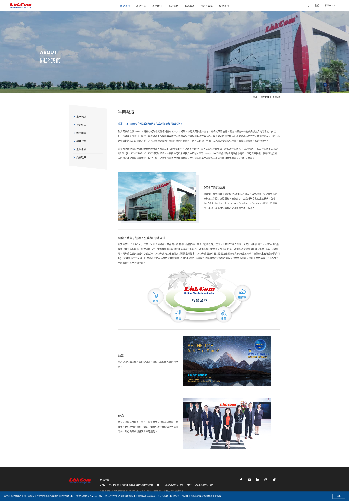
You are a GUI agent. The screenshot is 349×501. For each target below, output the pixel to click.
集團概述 (276, 97)
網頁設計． (169, 490)
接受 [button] (339, 496)
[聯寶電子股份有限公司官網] (21, 5)
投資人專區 (207, 6)
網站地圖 (104, 479)
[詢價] (317, 5)
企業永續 (81, 149)
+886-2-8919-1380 (174, 485)
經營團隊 (81, 133)
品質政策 (81, 157)
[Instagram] (266, 479)
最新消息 (173, 6)
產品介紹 (141, 6)
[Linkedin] (257, 479)
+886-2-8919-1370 (204, 485)
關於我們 (125, 6)
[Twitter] (274, 479)
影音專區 (189, 6)
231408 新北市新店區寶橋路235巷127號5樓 (131, 485)
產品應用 (157, 6)
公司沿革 (81, 125)
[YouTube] (249, 479)
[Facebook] (241, 479)
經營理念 (81, 141)
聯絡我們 (224, 6)
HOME (254, 97)
